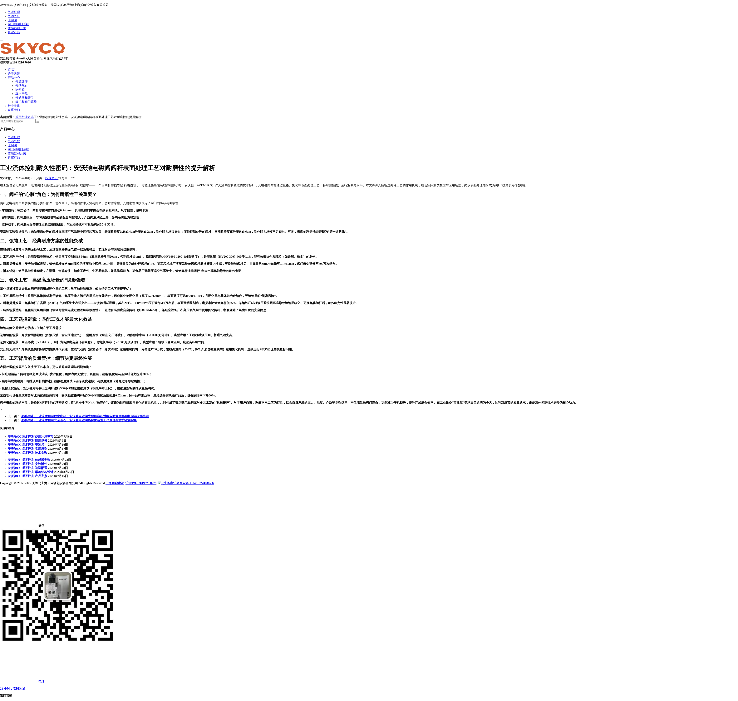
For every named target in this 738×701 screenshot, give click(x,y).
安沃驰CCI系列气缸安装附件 (27, 463)
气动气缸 (14, 16)
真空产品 (14, 32)
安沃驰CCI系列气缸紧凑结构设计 (30, 472)
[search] (37, 122)
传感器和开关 (17, 28)
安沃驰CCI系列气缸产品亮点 (27, 476)
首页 (18, 117)
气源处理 (14, 12)
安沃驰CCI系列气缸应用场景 (27, 440)
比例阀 (12, 20)
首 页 (11, 69)
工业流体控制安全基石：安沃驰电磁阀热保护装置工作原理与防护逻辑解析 (79, 420)
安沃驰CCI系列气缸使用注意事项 (30, 436)
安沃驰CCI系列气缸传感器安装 (29, 459)
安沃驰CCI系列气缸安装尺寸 (27, 444)
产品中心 (14, 77)
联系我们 (14, 110)
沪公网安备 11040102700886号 (193, 483)
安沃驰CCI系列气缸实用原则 (27, 448)
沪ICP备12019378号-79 (140, 483)
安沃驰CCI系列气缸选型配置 (27, 468)
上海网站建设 (115, 483)
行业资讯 (14, 105)
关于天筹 (14, 73)
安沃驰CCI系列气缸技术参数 (27, 452)
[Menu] (1, 40)
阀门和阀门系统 (18, 24)
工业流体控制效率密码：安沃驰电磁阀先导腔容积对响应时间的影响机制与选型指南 (85, 416)
